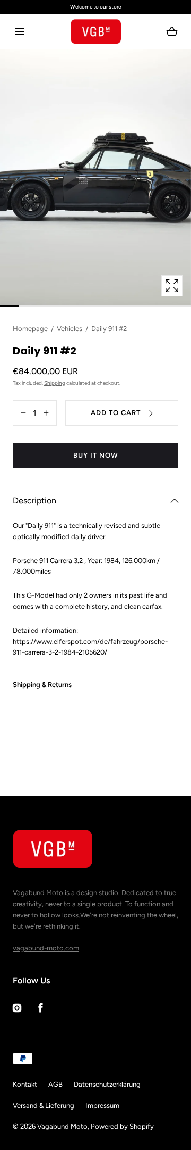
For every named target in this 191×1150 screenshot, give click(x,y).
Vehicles (69, 329)
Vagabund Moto (62, 1126)
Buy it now (95, 455)
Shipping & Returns (42, 685)
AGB (55, 1084)
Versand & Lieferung (43, 1106)
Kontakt (25, 1084)
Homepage (30, 329)
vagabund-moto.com (46, 948)
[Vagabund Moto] (96, 31)
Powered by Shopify (122, 1126)
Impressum (102, 1106)
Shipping (54, 382)
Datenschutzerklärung (107, 1084)
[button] (19, 31)
